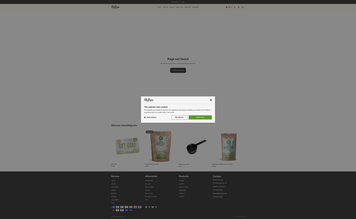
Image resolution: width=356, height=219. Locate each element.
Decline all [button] (179, 117)
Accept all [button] (200, 117)
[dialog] (178, 109)
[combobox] (211, 100)
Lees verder (170, 112)
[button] (150, 117)
